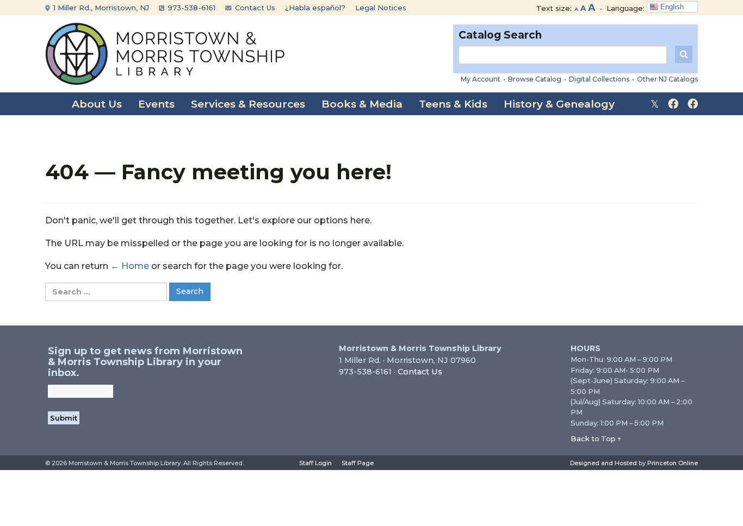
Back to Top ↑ (596, 438)
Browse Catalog (534, 79)
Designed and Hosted (603, 463)
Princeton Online (672, 463)
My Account (480, 79)
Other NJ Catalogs (667, 79)
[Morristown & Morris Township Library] (165, 53)
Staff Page (358, 463)
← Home (129, 266)
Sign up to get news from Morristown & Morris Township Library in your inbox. (145, 362)
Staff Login (315, 463)
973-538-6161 (190, 7)
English (671, 7)
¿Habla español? (315, 7)
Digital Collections (599, 79)
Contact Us (254, 7)
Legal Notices (380, 7)
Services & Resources (248, 104)
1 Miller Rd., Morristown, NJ (100, 7)
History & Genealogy (559, 104)
